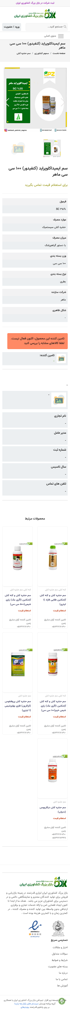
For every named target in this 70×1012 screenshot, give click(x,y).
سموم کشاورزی (41, 53)
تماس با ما (62, 979)
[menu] (61, 36)
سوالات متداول (60, 954)
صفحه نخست (59, 53)
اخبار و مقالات (60, 947)
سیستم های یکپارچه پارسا (26, 1003)
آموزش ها (62, 986)
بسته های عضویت (58, 967)
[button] (63, 102)
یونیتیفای (25, 1007)
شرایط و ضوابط (60, 960)
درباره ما (63, 973)
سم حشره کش (24, 53)
